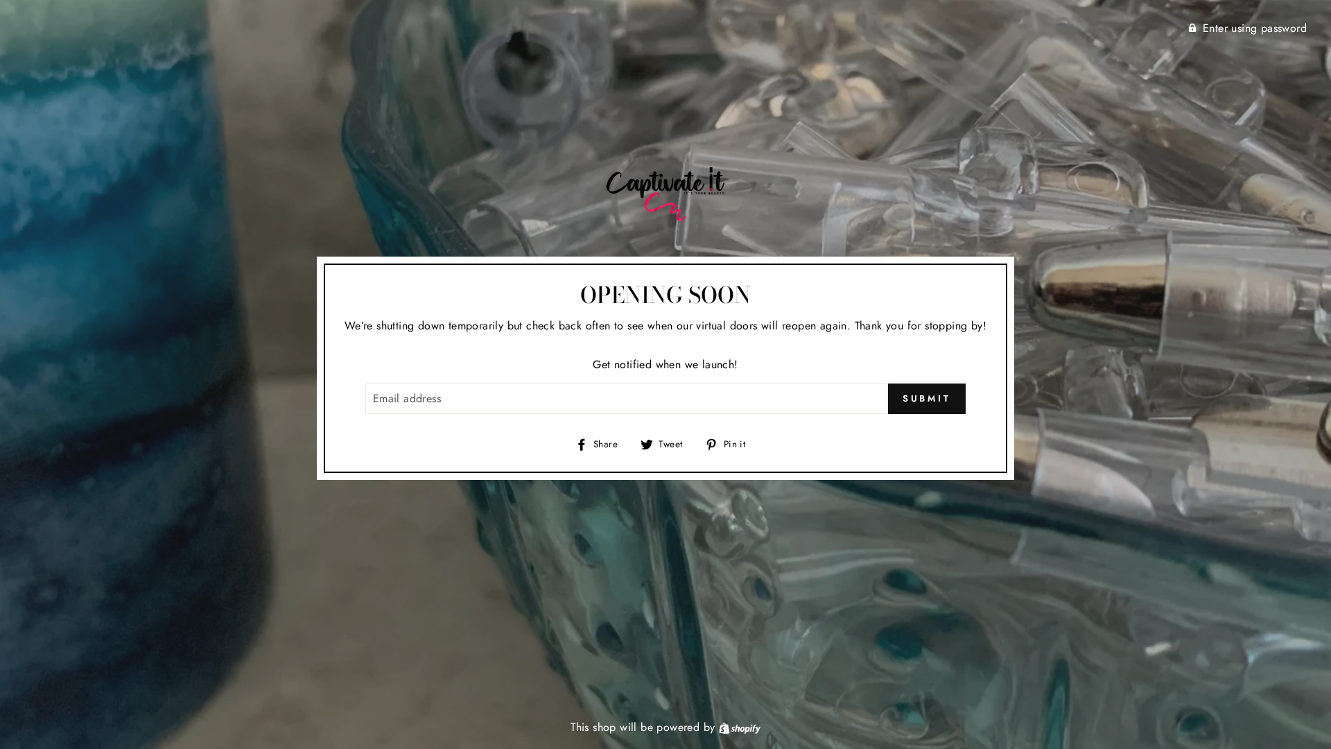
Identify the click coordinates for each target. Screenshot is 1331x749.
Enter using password (1255, 28)
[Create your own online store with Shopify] (739, 727)
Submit (927, 398)
